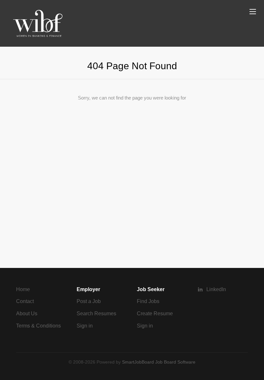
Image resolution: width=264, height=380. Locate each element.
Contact (25, 301)
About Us (26, 313)
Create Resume (155, 313)
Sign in (85, 325)
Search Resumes (96, 313)
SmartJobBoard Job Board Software (158, 362)
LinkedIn (216, 289)
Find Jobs (148, 301)
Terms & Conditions (38, 325)
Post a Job (89, 301)
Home (23, 289)
